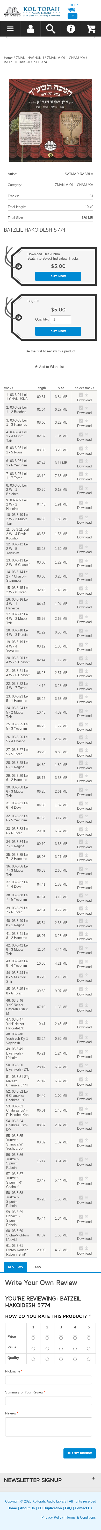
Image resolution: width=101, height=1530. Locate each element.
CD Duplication (50, 1508)
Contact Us (83, 1508)
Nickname (12, 1371)
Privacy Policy (52, 1517)
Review (10, 1413)
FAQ (68, 1508)
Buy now (58, 276)
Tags (37, 1267)
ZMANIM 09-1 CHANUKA (66, 58)
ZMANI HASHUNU (30, 58)
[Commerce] (32, 12)
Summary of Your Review (24, 1392)
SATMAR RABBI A (79, 174)
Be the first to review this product (50, 351)
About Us (27, 1508)
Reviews (15, 1267)
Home (8, 58)
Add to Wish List (51, 367)
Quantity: (42, 319)
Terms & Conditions (81, 1517)
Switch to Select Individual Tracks (53, 258)
